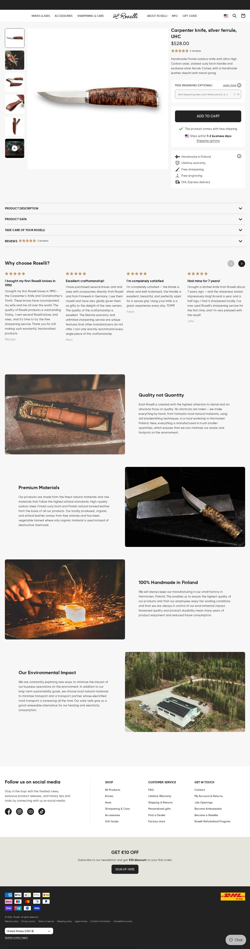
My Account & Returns (209, 796)
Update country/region (16, 937)
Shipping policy (64, 921)
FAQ (151, 789)
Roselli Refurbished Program (213, 821)
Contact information (100, 921)
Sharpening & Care (117, 808)
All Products (112, 789)
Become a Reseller (206, 815)
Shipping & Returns (160, 802)
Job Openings (203, 802)
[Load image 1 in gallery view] (14, 38)
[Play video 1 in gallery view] (14, 148)
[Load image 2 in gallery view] (14, 60)
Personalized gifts (159, 808)
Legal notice (81, 921)
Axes (108, 802)
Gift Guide (111, 821)
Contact (200, 789)
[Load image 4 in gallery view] (14, 104)
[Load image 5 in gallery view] (14, 126)
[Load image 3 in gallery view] (14, 82)
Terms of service (46, 921)
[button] (234, 16)
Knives (109, 796)
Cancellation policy (123, 921)
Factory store (156, 821)
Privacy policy (28, 921)
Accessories (112, 815)
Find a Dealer (156, 815)
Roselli (16, 917)
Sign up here (125, 869)
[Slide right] (241, 263)
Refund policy (12, 921)
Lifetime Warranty (159, 796)
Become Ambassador (208, 808)
